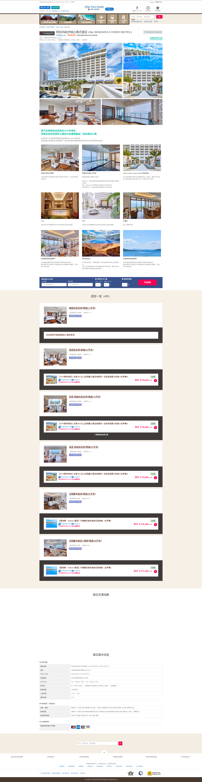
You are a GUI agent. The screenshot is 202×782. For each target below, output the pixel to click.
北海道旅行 (99, 766)
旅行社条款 (74, 773)
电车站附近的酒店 (151, 757)
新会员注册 (55, 7)
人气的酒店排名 (185, 757)
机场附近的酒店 (101, 21)
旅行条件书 (65, 773)
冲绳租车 (62, 766)
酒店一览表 (59, 27)
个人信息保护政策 (44, 773)
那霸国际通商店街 (136, 21)
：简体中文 (155, 2)
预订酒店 (42, 27)
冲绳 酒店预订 (50, 27)
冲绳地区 (109, 9)
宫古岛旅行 (129, 766)
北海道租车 (71, 766)
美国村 (156, 21)
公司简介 (82, 773)
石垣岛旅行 (119, 766)
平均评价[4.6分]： (61, 35)
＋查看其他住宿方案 (101, 434)
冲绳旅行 (81, 766)
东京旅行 (109, 766)
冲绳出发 (90, 766)
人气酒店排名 (123, 21)
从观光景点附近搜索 (49, 22)
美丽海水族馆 (148, 21)
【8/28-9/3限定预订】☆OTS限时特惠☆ (58, 11)
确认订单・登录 (45, 7)
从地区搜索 (67, 22)
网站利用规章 (56, 773)
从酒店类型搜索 (86, 22)
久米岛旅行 (139, 766)
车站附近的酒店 (112, 21)
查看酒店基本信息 (156, 38)
